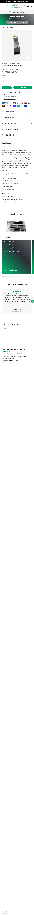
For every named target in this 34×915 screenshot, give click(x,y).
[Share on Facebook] (10, 135)
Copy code (24, 22)
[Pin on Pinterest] (13, 135)
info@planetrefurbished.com (11, 360)
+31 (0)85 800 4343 (8, 358)
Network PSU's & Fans (9, 248)
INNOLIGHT (4, 63)
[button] (31, 6)
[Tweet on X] (7, 135)
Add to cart (23, 87)
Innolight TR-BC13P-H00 (11, 27)
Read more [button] (17, 303)
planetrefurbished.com (9, 362)
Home (3, 27)
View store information (9, 99)
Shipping (4, 75)
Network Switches (8, 241)
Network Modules (8, 245)
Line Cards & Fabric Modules (11, 251)
